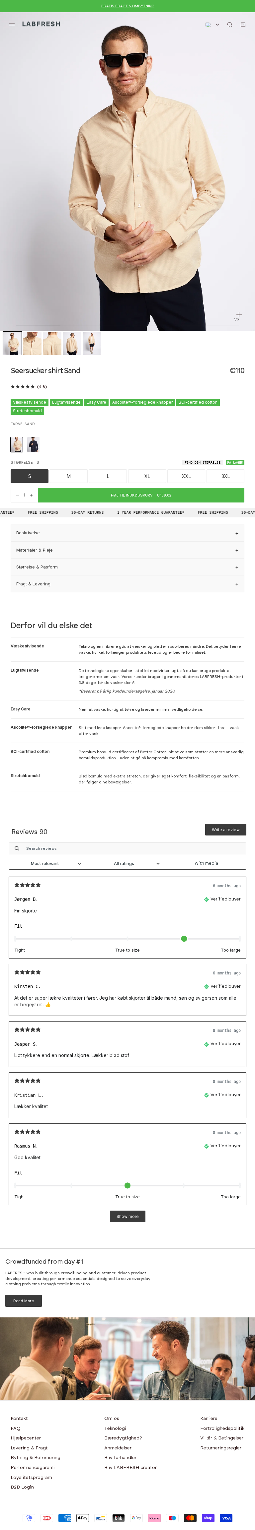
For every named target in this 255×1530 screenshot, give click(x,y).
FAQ (16, 1428)
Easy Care (96, 402)
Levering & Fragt (29, 1448)
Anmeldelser (117, 1448)
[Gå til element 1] (12, 343)
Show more (128, 1216)
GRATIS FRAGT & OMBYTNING (127, 6)
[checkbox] (206, 863)
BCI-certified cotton (198, 402)
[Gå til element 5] (92, 343)
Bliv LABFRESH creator (130, 1467)
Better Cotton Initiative (162, 752)
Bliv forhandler (120, 1457)
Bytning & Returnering (35, 1457)
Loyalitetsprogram (31, 1477)
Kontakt (19, 1418)
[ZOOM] (239, 314)
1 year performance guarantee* (145, 512)
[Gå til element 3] (52, 343)
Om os (111, 1418)
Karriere (208, 1418)
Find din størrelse (202, 462)
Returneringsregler (220, 1448)
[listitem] (17, 444)
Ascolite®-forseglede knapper (142, 402)
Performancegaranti (33, 1467)
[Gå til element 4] (72, 343)
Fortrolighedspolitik (222, 1428)
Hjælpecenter (26, 1438)
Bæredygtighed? (123, 1438)
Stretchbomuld (27, 410)
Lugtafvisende (66, 402)
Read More (23, 1301)
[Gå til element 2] (32, 343)
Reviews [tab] (29, 832)
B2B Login (22, 1487)
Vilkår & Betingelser (221, 1438)
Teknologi (115, 1428)
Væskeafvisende (29, 402)
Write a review (226, 829)
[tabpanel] (127, 1035)
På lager (235, 462)
